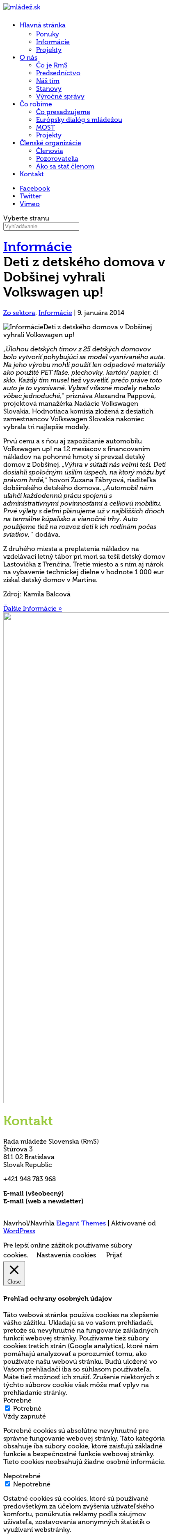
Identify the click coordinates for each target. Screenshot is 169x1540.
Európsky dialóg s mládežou (79, 120)
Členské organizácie (50, 143)
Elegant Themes (81, 1223)
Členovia (49, 151)
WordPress (19, 1231)
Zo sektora (19, 313)
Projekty (49, 50)
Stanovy (49, 88)
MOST (45, 127)
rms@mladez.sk (89, 1193)
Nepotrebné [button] (22, 1476)
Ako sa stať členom (65, 166)
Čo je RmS (52, 65)
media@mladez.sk (112, 1201)
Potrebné (27, 1408)
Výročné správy (60, 96)
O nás (28, 57)
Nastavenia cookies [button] (66, 1255)
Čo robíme (36, 104)
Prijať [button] (114, 1255)
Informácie (53, 42)
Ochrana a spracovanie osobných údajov (67, 1209)
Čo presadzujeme (63, 112)
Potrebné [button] (17, 1400)
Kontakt (32, 174)
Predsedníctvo (58, 73)
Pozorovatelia (57, 158)
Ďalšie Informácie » (32, 608)
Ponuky (47, 34)
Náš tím (47, 81)
